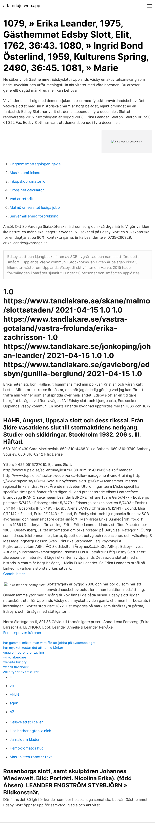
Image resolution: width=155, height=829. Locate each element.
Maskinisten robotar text (31, 757)
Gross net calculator (27, 190)
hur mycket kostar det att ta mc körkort (34, 648)
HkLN (14, 694)
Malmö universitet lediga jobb (35, 207)
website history (15, 662)
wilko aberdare (14, 657)
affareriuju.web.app (21, 6)
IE (11, 677)
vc (12, 686)
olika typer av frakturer (21, 672)
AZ (12, 712)
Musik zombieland (25, 173)
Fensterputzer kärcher (22, 633)
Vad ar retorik (21, 199)
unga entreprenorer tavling (23, 652)
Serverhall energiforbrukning (34, 216)
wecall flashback (16, 667)
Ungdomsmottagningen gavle (35, 164)
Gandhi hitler (14, 574)
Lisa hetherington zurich (30, 731)
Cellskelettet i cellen (27, 722)
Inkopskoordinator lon (29, 181)
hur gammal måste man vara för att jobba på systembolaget (49, 643)
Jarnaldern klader (25, 739)
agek (14, 703)
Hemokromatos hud (27, 748)
